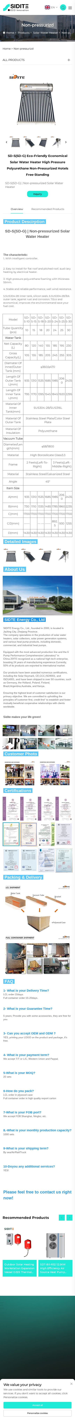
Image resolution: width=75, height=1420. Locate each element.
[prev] (6, 142)
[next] (65, 142)
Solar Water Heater (45, 32)
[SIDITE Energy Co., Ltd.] (16, 7)
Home (10, 32)
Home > (8, 48)
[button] (62, 1218)
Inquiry (37, 194)
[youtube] (38, 1353)
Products (23, 32)
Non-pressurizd (23, 48)
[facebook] (29, 1353)
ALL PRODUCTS (14, 60)
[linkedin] (47, 1353)
